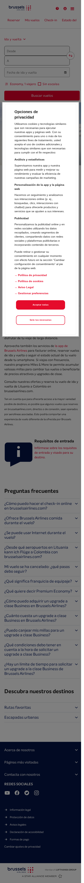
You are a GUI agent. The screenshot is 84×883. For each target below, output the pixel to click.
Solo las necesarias (41, 320)
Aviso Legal (26, 287)
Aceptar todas (40, 305)
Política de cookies (30, 281)
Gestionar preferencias (33, 293)
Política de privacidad (32, 275)
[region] (40, 219)
